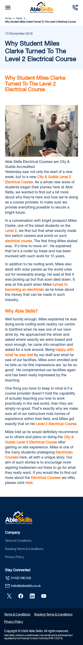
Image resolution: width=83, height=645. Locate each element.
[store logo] (41, 7)
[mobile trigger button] (8, 8)
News (19, 18)
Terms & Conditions (18, 541)
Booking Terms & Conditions (24, 549)
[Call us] (75, 8)
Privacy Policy (14, 557)
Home (8, 18)
